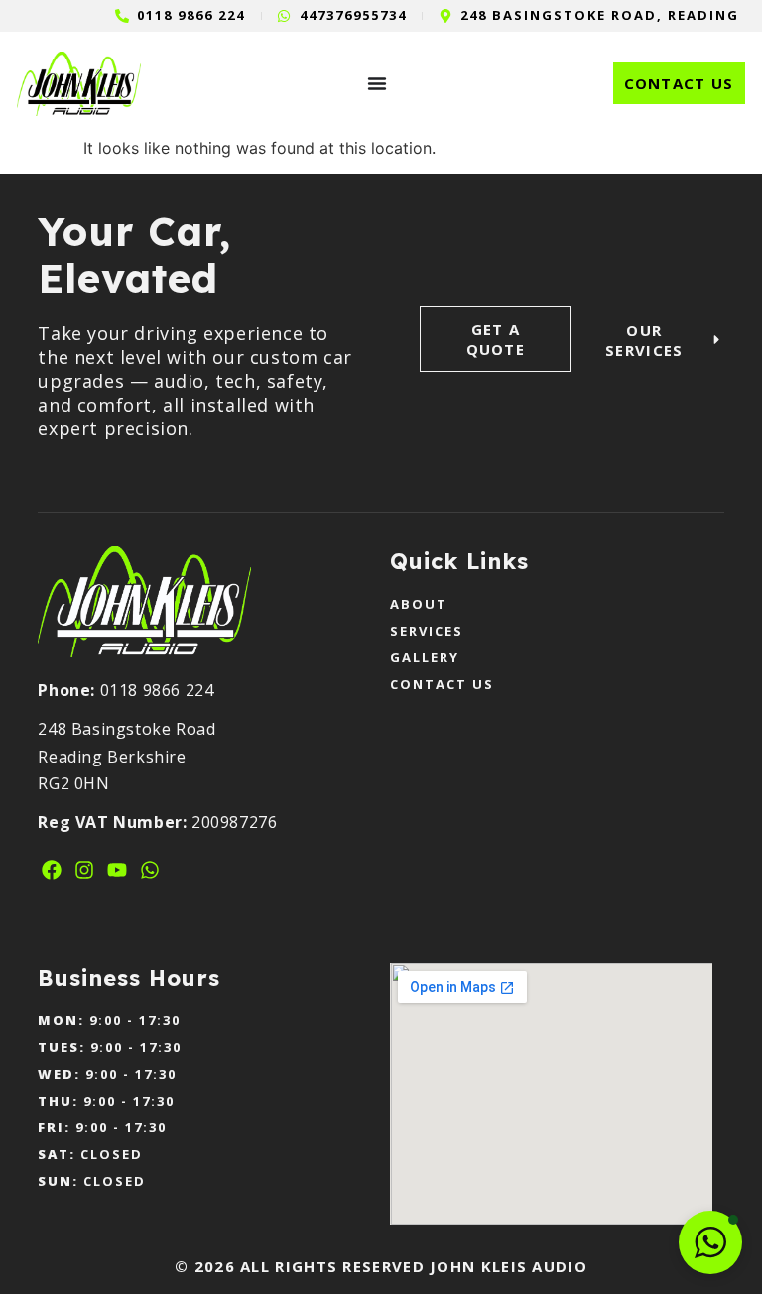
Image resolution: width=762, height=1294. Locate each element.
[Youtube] (117, 869)
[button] (710, 1242)
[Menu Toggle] (377, 83)
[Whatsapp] (150, 869)
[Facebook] (51, 869)
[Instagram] (84, 869)
